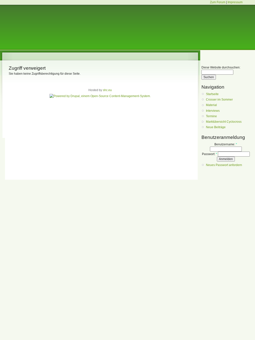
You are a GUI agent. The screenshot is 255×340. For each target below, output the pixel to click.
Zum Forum (217, 2)
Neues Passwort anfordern (224, 165)
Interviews (213, 111)
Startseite (212, 94)
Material (211, 105)
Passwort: (209, 154)
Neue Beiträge (216, 127)
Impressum (235, 2)
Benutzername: (225, 144)
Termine (211, 116)
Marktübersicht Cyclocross (224, 121)
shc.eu (107, 90)
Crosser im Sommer (219, 99)
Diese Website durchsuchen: (220, 67)
